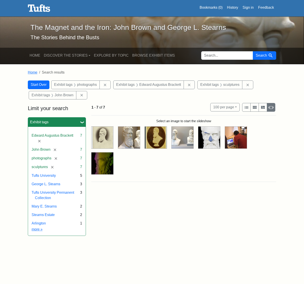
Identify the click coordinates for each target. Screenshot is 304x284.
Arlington (39, 223)
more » (37, 229)
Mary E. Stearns (44, 206)
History (232, 7)
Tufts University (44, 175)
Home (35, 55)
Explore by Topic (111, 55)
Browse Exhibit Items (153, 55)
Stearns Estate (43, 215)
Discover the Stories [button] (66, 55)
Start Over (39, 84)
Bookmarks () (211, 7)
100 (223, 107)
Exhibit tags (39, 122)
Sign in (248, 7)
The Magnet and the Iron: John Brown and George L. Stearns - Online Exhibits (39, 8)
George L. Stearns (46, 184)
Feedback (266, 7)
